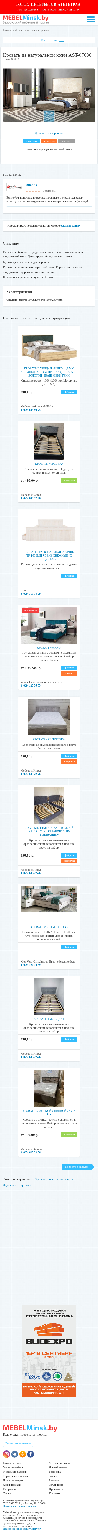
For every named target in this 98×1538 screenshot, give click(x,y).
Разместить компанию (18, 1443)
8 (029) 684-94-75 (31, 409)
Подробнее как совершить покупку (22, 1528)
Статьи (7, 1493)
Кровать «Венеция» (49, 1019)
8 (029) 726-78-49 (31, 965)
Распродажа (9, 1489)
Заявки (53, 1476)
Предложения (57, 1489)
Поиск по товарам (13, 1480)
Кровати (44, 30)
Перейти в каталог (76, 1166)
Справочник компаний (15, 1476)
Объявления (56, 1484)
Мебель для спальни (25, 30)
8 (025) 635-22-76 (31, 498)
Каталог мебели (12, 1463)
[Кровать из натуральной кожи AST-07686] (49, 121)
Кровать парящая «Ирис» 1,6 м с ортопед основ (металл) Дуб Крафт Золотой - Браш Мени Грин (49, 372)
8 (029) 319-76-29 (31, 593)
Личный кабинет (58, 1467)
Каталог (7, 30)
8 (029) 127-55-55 (31, 685)
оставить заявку (70, 225)
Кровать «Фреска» (49, 463)
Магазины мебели (13, 1467)
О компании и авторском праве (20, 1506)
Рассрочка (55, 1471)
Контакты (54, 1493)
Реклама (54, 1480)
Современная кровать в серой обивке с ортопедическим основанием (49, 831)
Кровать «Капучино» (49, 739)
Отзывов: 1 (49, 190)
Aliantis (31, 185)
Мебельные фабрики (14, 1471)
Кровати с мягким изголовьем (54, 1179)
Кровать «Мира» (49, 647)
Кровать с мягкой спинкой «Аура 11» (49, 1112)
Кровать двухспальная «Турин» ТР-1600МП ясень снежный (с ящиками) (49, 555)
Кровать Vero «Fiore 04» (49, 927)
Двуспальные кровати (17, 1185)
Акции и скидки (12, 1484)
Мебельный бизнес (59, 1463)
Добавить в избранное (49, 133)
